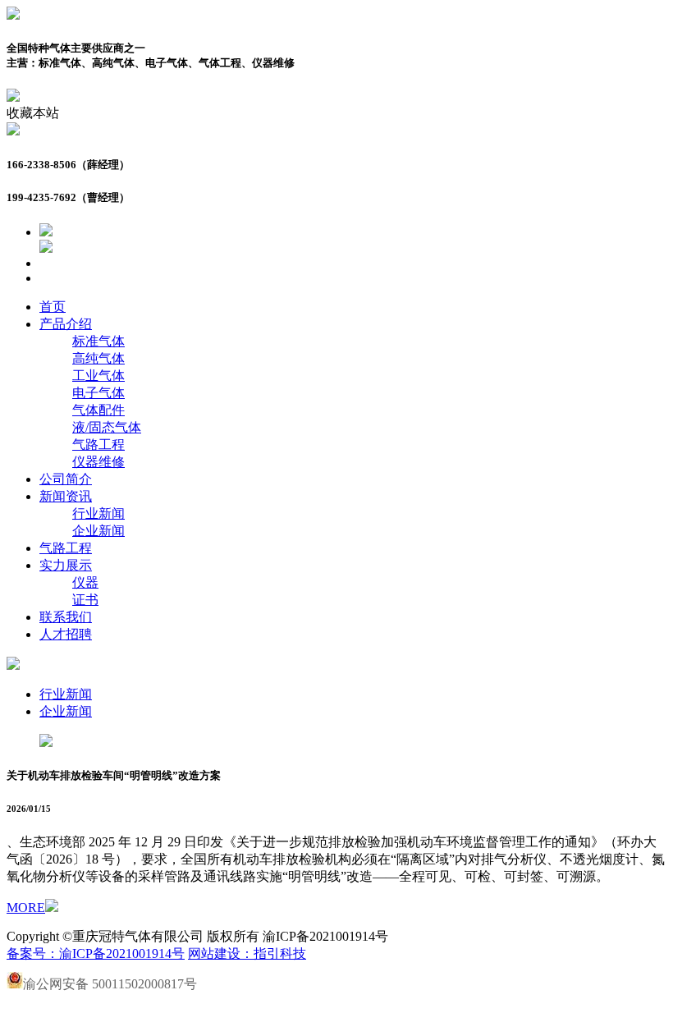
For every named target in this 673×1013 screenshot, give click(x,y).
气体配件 (98, 410)
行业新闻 (98, 513)
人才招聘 (65, 634)
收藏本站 (33, 113)
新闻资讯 (65, 496)
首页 (52, 307)
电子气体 (98, 393)
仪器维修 (98, 462)
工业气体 (98, 376)
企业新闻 (98, 531)
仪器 (85, 582)
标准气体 (98, 341)
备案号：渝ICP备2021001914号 (96, 953)
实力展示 (65, 565)
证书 (85, 600)
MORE (26, 907)
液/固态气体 (106, 427)
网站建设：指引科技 (247, 953)
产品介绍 (65, 324)
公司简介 (65, 479)
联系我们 (65, 617)
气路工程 (98, 444)
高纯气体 (98, 358)
